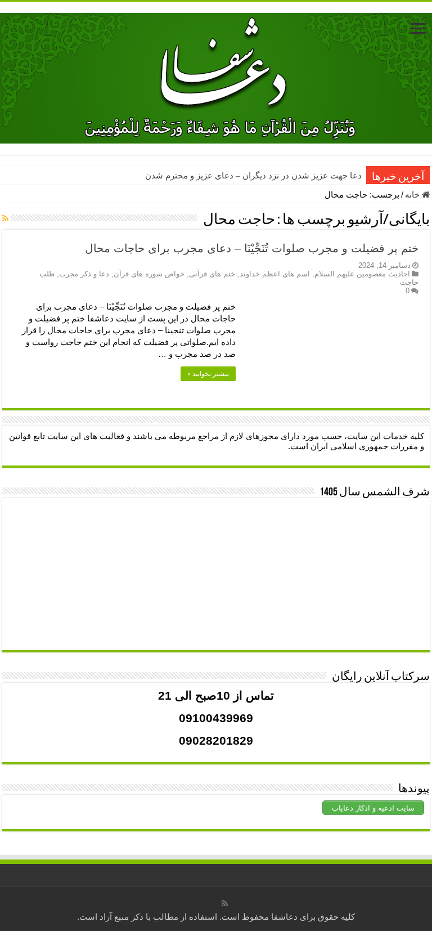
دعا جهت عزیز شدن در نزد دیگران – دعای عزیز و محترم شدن (253, 175)
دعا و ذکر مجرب (84, 274)
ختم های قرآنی (212, 274)
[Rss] (224, 903)
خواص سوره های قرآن (149, 274)
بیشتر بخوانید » (208, 374)
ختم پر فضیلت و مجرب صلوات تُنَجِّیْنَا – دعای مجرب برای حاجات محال (251, 248)
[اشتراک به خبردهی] (5, 218)
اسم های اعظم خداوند (275, 274)
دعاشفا (284, 916)
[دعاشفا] (216, 75)
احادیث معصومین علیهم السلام (362, 274)
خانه (413, 194)
